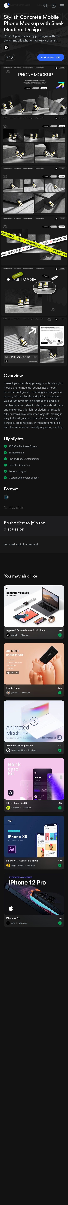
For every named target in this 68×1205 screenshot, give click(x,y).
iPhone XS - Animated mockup (22, 860)
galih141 (14, 693)
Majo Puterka (17, 865)
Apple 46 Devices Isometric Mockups (25, 630)
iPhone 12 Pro (13, 918)
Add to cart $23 (50, 57)
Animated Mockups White (19, 745)
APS (13, 923)
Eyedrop (15, 808)
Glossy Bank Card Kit (17, 803)
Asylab (14, 635)
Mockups (25, 635)
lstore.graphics (18, 750)
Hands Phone (13, 687)
